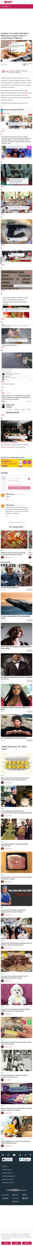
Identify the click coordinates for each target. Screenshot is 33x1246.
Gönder (19, 488)
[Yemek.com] (8, 2)
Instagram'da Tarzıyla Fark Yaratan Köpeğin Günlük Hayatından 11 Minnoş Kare (15, 1010)
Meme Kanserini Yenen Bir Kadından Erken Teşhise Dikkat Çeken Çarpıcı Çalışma (15, 779)
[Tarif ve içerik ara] (24, 2)
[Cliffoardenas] (3, 495)
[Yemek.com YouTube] (14, 1155)
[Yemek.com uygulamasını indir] (7, 1159)
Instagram (10, 447)
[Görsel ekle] (29, 478)
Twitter (3, 447)
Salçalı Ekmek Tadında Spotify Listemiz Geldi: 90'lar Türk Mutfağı (16, 1043)
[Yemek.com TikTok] (8, 1155)
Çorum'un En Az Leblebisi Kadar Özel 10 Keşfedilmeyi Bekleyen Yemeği (14, 977)
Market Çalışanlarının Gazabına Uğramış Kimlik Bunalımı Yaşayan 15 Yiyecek (16, 1109)
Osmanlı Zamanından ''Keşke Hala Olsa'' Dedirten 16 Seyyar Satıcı (14, 1076)
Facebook (26, 445)
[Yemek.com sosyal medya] (14, 1190)
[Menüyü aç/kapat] (2, 2)
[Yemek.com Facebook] (25, 1155)
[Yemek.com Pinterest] (30, 1155)
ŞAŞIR (2, 550)
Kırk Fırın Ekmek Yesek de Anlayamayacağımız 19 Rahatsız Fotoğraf (16, 878)
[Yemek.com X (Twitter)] (20, 1155)
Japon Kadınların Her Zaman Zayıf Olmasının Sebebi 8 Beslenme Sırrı (15, 1142)
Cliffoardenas (10, 494)
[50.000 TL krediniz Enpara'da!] (16, 463)
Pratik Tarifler (5, 6)
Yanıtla (7, 499)
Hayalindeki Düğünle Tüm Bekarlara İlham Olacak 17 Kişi (14, 845)
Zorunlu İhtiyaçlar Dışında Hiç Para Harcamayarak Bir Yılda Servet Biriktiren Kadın (16, 812)
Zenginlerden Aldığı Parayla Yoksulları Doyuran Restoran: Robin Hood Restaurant (16, 944)
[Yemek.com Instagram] (3, 1155)
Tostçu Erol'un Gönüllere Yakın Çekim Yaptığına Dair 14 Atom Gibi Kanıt (13, 911)
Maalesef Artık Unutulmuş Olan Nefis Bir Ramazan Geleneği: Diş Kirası (13, 553)
